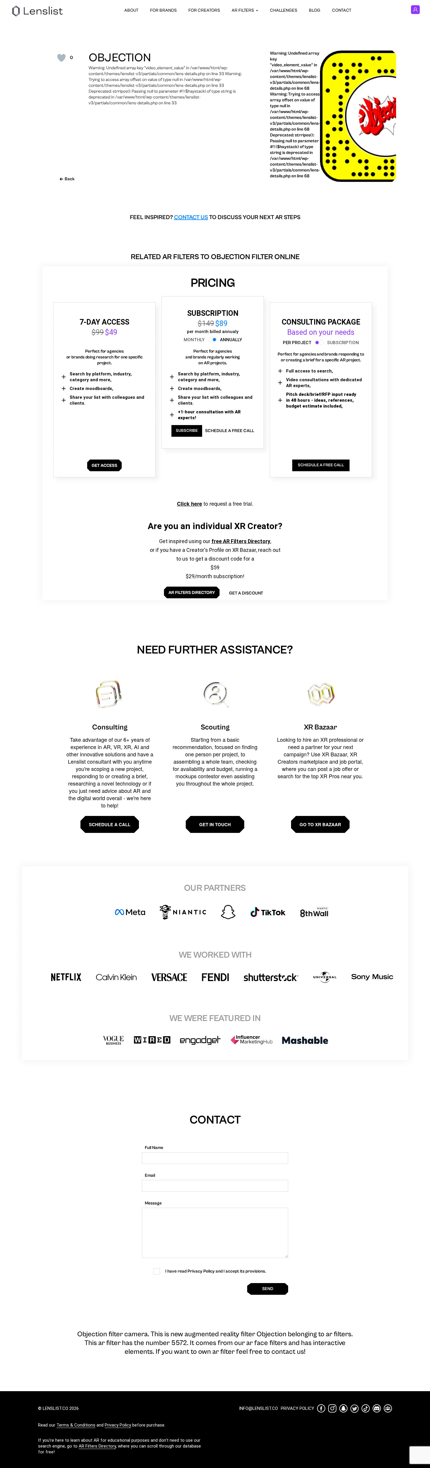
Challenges (283, 10)
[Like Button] (61, 57)
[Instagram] (332, 1408)
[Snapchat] (343, 1408)
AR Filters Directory (97, 1446)
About (131, 10)
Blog (314, 10)
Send (267, 1288)
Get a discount (246, 593)
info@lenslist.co (258, 1408)
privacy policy (297, 1408)
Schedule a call (109, 824)
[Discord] (377, 1408)
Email (150, 1175)
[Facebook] (321, 1408)
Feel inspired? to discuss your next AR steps (215, 217)
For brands (163, 10)
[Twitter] (354, 1408)
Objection (120, 58)
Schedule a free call (229, 430)
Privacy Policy (118, 1425)
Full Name (154, 1147)
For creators (204, 10)
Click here (189, 503)
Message (153, 1203)
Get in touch (215, 824)
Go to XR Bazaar (320, 824)
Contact (341, 10)
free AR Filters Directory (240, 541)
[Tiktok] (366, 1408)
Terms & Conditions (75, 1425)
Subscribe (187, 430)
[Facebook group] (388, 1408)
